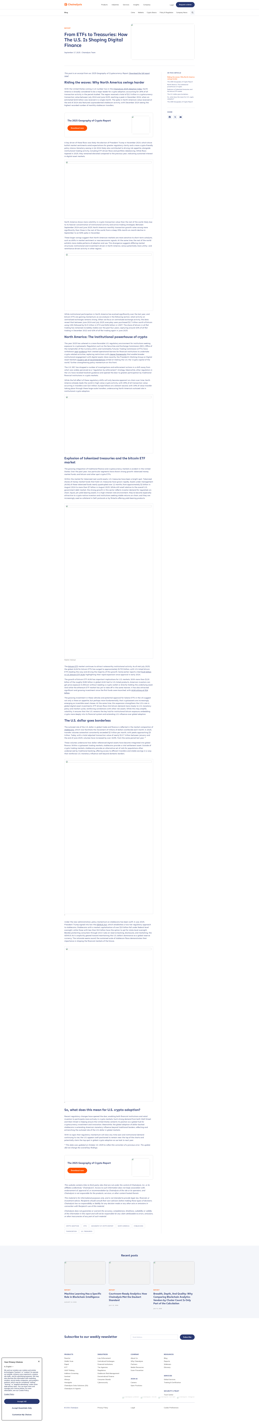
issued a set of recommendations (91, 360)
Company (135, 1354)
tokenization (71, 1231)
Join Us (134, 1379)
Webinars (167, 1364)
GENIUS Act (102, 924)
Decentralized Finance (106, 1376)
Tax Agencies (103, 1367)
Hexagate (68, 1382)
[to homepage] (73, 4)
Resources (169, 1354)
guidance (83, 351)
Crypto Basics (152, 12)
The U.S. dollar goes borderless (177, 94)
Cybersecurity (103, 1382)
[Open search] (192, 12)
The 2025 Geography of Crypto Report (180, 82)
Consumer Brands (104, 1379)
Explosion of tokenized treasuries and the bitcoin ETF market (179, 90)
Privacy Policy (103, 1408)
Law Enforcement (104, 1358)
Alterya (67, 1379)
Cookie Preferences (171, 1408)
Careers (134, 1382)
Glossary (167, 1367)
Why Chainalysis (137, 1361)
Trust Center (168, 1395)
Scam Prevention (137, 1370)
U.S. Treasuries (86, 1231)
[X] (175, 117)
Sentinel (67, 1376)
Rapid (66, 1364)
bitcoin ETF (73, 666)
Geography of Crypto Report (102, 1226)
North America (123, 1226)
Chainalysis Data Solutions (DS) (76, 1385)
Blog (66, 12)
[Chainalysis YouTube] (166, 1397)
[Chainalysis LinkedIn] (130, 1397)
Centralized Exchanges (106, 1361)
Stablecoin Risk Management (108, 1373)
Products (68, 1354)
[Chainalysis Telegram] (186, 1397)
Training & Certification (172, 1382)
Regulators (102, 1370)
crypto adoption (72, 1226)
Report (67, 28)
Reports (167, 1361)
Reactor (67, 1358)
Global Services (169, 1379)
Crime (133, 12)
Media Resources (137, 1367)
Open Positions (136, 1385)
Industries (103, 1354)
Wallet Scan (68, 1361)
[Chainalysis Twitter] (149, 1397)
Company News (181, 12)
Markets (141, 12)
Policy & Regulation (166, 12)
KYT (66, 1367)
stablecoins (69, 730)
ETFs (85, 1226)
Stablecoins (138, 1226)
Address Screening (71, 1373)
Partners (134, 1364)
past (76, 351)
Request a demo (185, 5)
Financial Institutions (105, 1364)
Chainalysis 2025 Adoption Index (127, 89)
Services (168, 1376)
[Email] (180, 117)
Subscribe (187, 1337)
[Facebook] (170, 117)
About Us (134, 1358)
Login (172, 5)
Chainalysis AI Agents (72, 1389)
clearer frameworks (118, 354)
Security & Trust (171, 1391)
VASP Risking (69, 1370)
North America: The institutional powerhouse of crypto (177, 86)
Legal (133, 1408)
